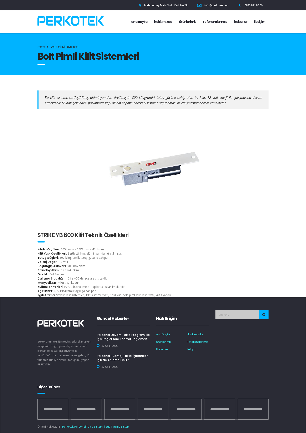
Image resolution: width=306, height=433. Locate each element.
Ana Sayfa (139, 21)
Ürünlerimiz (188, 21)
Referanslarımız (215, 21)
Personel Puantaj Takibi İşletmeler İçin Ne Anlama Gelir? (122, 358)
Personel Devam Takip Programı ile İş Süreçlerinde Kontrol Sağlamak (123, 337)
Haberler (241, 21)
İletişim (259, 21)
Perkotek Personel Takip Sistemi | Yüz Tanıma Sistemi (96, 426)
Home (41, 46)
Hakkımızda (163, 21)
